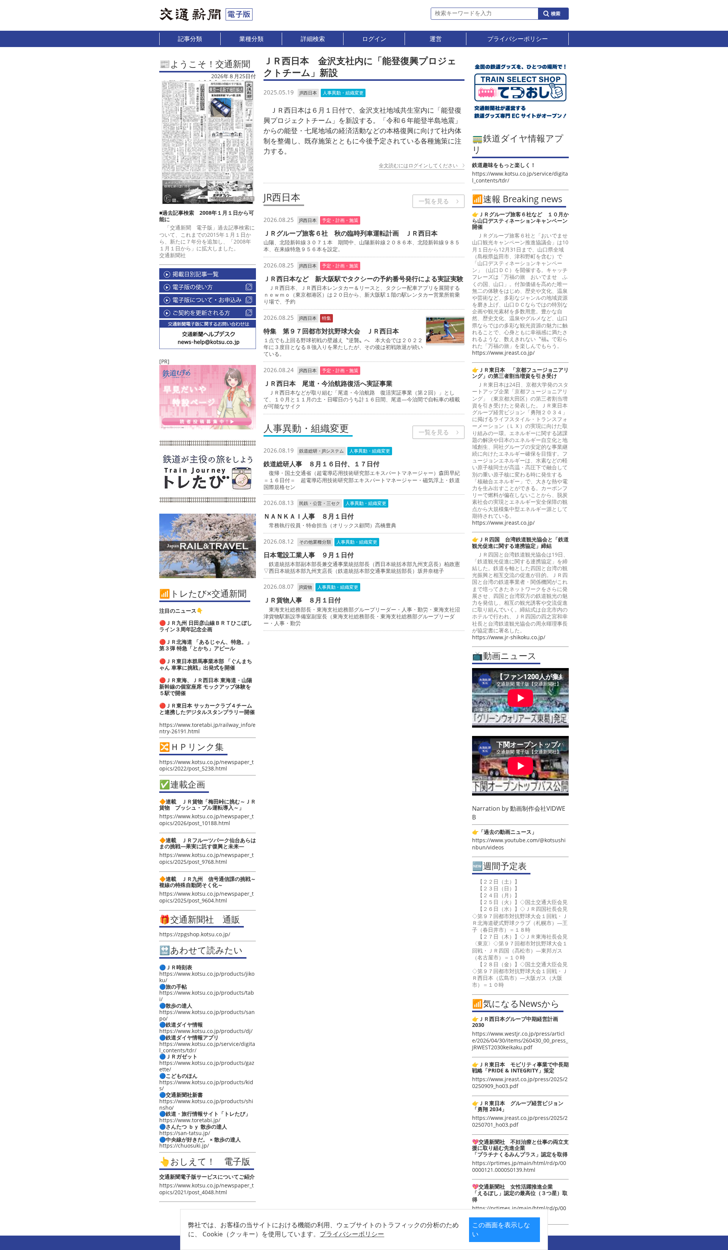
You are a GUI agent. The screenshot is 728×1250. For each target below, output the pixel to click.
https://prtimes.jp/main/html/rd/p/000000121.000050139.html (519, 1166)
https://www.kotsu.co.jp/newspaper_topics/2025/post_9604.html (206, 897)
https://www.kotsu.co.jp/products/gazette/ (206, 1066)
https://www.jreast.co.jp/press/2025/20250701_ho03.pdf (520, 1121)
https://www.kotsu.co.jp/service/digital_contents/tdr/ (207, 1047)
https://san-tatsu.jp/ (184, 1133)
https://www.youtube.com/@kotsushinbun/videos (519, 843)
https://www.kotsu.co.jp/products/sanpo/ (207, 1015)
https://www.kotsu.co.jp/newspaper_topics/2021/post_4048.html (206, 1189)
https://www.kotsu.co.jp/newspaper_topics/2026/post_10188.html (206, 820)
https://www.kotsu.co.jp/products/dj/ (206, 1031)
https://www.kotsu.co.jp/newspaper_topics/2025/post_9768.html (206, 858)
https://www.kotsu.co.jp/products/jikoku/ (206, 977)
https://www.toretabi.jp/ (189, 1120)
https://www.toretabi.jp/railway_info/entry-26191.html (207, 728)
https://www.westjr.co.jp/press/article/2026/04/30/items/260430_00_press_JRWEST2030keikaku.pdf (520, 1040)
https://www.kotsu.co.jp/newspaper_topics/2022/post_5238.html (206, 765)
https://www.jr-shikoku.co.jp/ (508, 637)
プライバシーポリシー (352, 1234)
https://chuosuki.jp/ (184, 1145)
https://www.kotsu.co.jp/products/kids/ (206, 1085)
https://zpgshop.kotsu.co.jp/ (194, 934)
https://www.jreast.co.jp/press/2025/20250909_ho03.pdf (520, 1082)
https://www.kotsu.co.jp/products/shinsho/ (206, 1104)
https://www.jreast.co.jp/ (503, 352)
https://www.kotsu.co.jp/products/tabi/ (206, 996)
